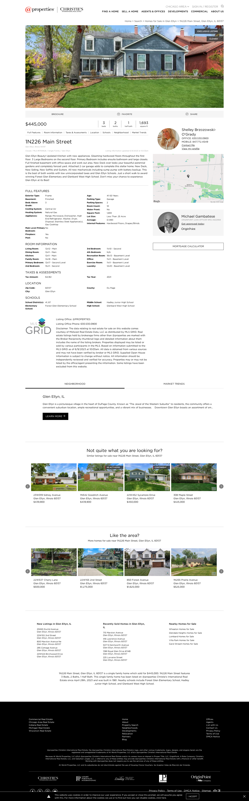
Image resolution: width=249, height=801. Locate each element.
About (125, 722)
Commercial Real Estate (41, 719)
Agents (209, 722)
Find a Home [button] (110, 11)
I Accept (192, 796)
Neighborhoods (130, 728)
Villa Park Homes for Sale (181, 640)
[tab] (74, 384)
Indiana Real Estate (38, 725)
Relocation (127, 734)
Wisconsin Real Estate (40, 731)
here (164, 798)
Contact (188, 145)
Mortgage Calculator (188, 246)
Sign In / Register (205, 6)
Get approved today (192, 223)
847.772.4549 (200, 141)
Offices (209, 719)
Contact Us (211, 728)
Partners (126, 736)
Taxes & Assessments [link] (76, 132)
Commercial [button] (199, 11)
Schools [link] (107, 132)
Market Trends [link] (139, 132)
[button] (188, 178)
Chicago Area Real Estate (41, 722)
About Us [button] (217, 11)
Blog (124, 739)
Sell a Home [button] (130, 11)
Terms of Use (212, 734)
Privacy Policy (213, 731)
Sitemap (206, 790)
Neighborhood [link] (121, 132)
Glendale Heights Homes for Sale (185, 633)
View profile (190, 148)
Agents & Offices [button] (153, 11)
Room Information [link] (53, 132)
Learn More (54, 416)
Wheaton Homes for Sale (181, 629)
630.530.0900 (200, 138)
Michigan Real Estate (39, 728)
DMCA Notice (213, 736)
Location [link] (95, 132)
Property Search (130, 725)
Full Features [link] (34, 132)
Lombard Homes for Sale (181, 636)
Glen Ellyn (66, 151)
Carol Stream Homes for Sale (183, 644)
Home (125, 719)
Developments (178, 11)
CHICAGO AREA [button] (176, 6)
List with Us (212, 725)
